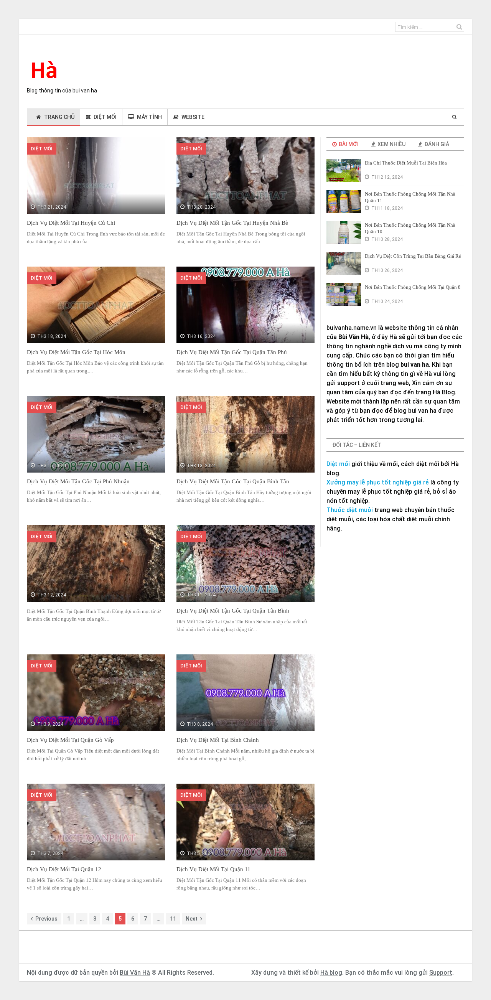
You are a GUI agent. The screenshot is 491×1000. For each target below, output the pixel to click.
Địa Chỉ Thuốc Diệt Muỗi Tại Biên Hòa (406, 163)
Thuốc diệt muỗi (349, 510)
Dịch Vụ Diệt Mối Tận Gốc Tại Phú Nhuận (78, 481)
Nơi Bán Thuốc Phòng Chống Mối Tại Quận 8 (413, 287)
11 (173, 919)
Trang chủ (59, 117)
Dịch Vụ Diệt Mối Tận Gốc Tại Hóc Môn (76, 352)
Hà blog (331, 972)
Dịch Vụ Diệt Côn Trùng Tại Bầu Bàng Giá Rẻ (413, 256)
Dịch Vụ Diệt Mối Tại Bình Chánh (217, 740)
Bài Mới (348, 144)
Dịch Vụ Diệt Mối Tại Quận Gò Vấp (70, 740)
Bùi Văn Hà (135, 972)
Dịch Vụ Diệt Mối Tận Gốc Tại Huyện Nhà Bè (232, 223)
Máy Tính (149, 117)
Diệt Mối (105, 117)
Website (192, 117)
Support (440, 972)
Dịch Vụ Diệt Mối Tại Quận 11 (213, 869)
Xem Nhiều (390, 144)
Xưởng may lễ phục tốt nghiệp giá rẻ (377, 482)
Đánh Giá (436, 144)
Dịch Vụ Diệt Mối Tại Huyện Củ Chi (71, 223)
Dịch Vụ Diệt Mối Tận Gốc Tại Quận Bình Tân (232, 481)
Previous (46, 919)
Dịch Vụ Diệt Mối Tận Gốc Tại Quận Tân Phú (231, 352)
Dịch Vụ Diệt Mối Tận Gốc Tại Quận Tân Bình (232, 611)
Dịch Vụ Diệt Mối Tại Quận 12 (64, 869)
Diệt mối (338, 464)
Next (192, 919)
